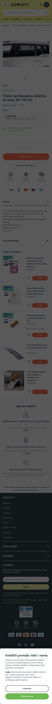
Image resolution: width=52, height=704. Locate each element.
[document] (27, 676)
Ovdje (7, 672)
